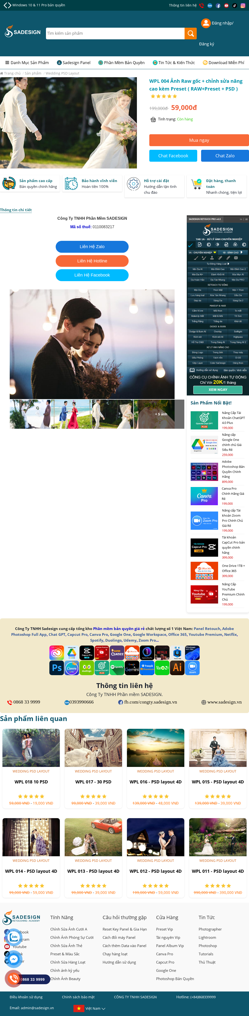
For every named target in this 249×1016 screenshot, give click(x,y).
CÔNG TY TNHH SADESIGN (135, 997)
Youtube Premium (205, 634)
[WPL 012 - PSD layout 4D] (155, 837)
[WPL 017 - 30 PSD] (93, 748)
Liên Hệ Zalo (92, 246)
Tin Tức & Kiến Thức (177, 62)
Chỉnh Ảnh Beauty (65, 978)
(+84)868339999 (203, 997)
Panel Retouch (207, 628)
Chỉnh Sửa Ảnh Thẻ (66, 945)
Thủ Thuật (207, 962)
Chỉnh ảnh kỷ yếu (64, 970)
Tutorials (206, 953)
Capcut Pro (77, 634)
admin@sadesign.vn (37, 1008)
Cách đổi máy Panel (119, 937)
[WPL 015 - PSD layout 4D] (218, 748)
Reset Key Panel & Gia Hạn (125, 929)
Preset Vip (164, 929)
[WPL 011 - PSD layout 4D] (218, 837)
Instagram (21, 939)
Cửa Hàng (167, 917)
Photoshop (208, 945)
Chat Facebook (173, 156)
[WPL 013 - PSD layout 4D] (93, 837)
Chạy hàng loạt (115, 953)
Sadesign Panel (76, 62)
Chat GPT (57, 634)
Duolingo (113, 640)
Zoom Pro (147, 640)
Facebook (21, 932)
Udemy (130, 640)
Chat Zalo (225, 156)
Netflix (230, 634)
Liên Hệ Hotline (92, 261)
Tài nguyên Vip (168, 937)
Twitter (18, 961)
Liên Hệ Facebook (92, 275)
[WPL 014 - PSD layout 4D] (31, 837)
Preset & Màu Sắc (65, 953)
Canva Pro (98, 634)
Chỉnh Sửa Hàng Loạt (67, 962)
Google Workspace (149, 634)
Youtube (20, 946)
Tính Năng (61, 917)
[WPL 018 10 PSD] (31, 748)
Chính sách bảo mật (78, 997)
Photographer (210, 929)
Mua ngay (199, 140)
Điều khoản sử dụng (26, 997)
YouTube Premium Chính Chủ (36, 5)
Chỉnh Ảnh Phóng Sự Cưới (72, 937)
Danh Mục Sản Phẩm (30, 62)
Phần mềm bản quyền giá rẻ (119, 628)
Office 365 (177, 634)
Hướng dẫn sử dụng (119, 962)
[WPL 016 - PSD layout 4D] (155, 748)
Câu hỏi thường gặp (125, 917)
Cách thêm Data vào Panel (124, 945)
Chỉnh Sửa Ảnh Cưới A (68, 929)
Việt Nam (93, 1008)
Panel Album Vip (170, 945)
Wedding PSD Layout (31, 771)
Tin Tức (207, 917)
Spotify (96, 640)
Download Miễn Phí (226, 62)
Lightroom (207, 937)
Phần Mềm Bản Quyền (124, 62)
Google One (120, 634)
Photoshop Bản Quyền (175, 978)
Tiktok (18, 953)
